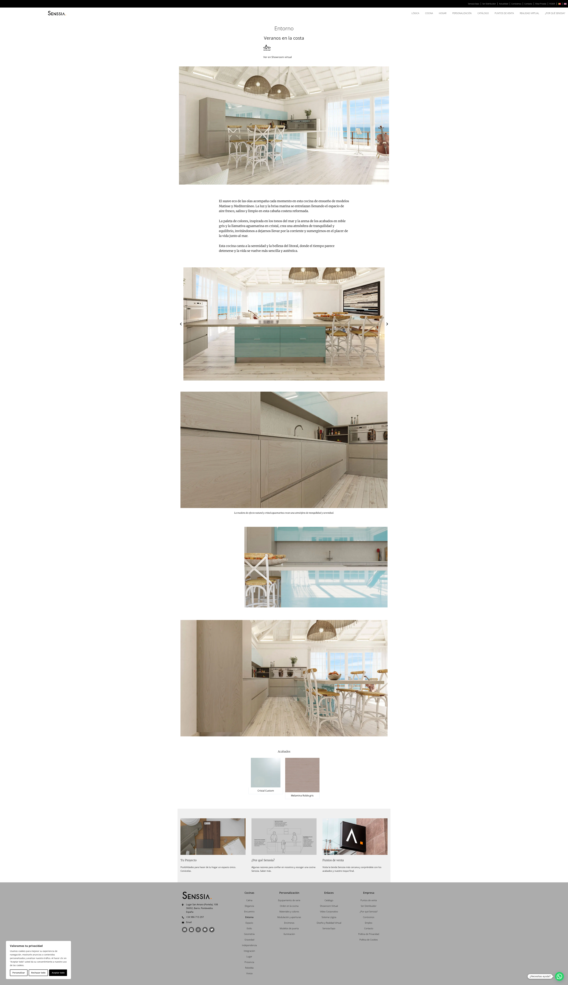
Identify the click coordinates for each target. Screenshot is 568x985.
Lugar (249, 956)
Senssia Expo (473, 3)
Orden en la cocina (289, 905)
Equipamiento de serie (289, 900)
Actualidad (503, 3)
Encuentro (249, 911)
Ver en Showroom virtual (277, 57)
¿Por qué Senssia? (555, 13)
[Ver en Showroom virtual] (267, 47)
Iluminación (289, 933)
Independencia (249, 945)
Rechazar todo (38, 972)
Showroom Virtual (329, 905)
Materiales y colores (289, 911)
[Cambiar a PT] (559, 4)
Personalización (462, 13)
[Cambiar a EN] (565, 4)
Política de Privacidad (368, 933)
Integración (249, 950)
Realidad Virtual (529, 13)
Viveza (249, 973)
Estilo (249, 928)
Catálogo (483, 13)
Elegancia (249, 905)
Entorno (249, 917)
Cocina (429, 13)
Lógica (415, 13)
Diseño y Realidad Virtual (329, 922)
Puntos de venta (504, 13)
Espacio (249, 922)
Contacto (528, 3)
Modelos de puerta (289, 928)
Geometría (249, 933)
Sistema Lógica (329, 917)
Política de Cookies (368, 939)
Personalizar (18, 972)
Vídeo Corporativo (329, 911)
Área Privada (540, 3)
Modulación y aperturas (289, 917)
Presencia (249, 962)
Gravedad (249, 939)
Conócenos (516, 3)
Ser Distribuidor (489, 3)
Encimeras (289, 922)
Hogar (442, 13)
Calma (249, 900)
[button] (181, 324)
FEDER (552, 3)
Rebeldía (249, 967)
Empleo (368, 922)
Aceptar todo (58, 972)
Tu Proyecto (188, 860)
